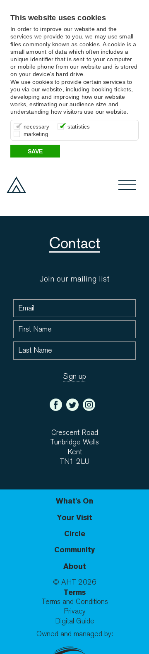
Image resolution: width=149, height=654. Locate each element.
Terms (75, 592)
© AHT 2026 (74, 582)
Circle (74, 533)
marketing (36, 134)
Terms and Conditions (74, 601)
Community (74, 549)
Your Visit (74, 517)
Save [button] (35, 151)
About (74, 566)
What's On (74, 500)
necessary (36, 126)
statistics (78, 126)
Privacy (75, 611)
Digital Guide (74, 621)
